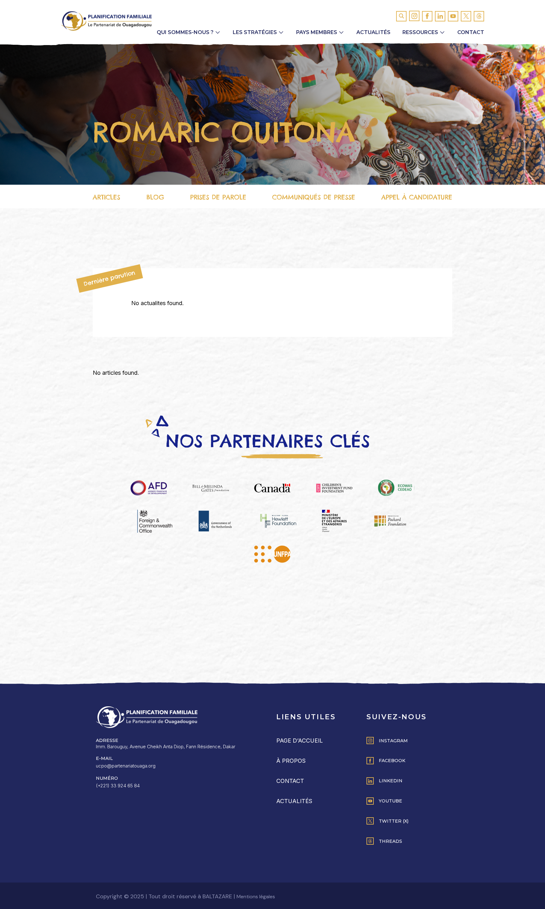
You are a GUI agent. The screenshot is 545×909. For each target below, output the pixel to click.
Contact (470, 32)
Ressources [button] (420, 32)
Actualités (373, 32)
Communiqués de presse (313, 197)
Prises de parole (218, 197)
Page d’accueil (299, 740)
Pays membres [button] (316, 32)
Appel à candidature (416, 197)
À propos (291, 760)
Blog (155, 197)
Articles (106, 197)
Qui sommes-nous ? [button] (185, 32)
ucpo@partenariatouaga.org (125, 766)
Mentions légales (256, 896)
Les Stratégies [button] (255, 32)
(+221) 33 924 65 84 (118, 786)
